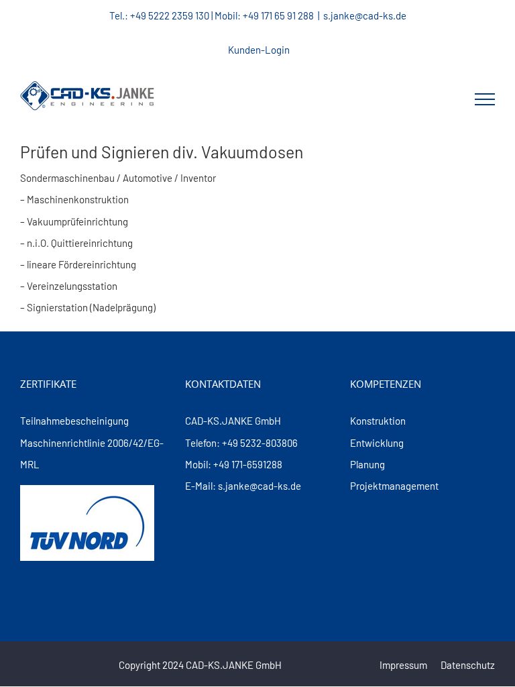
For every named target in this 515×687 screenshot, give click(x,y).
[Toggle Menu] (485, 99)
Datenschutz (468, 665)
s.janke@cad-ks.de (364, 15)
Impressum (403, 665)
